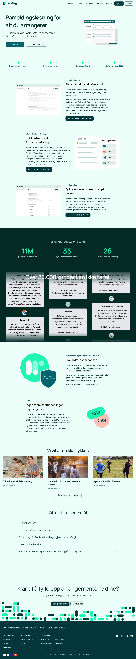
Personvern (58, 644)
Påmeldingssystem (11, 628)
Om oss (99, 3)
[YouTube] (126, 636)
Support (5, 644)
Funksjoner (52, 628)
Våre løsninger (46, 644)
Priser (91, 3)
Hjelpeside (6, 640)
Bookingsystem (29, 628)
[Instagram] (121, 636)
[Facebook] (117, 636)
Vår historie (45, 640)
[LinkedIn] (131, 636)
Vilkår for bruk (59, 640)
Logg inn (129, 3)
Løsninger (69, 3)
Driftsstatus (7, 648)
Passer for (81, 3)
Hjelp (108, 3)
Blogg (62, 628)
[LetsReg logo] (10, 3)
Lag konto (119, 3)
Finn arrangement (27, 640)
